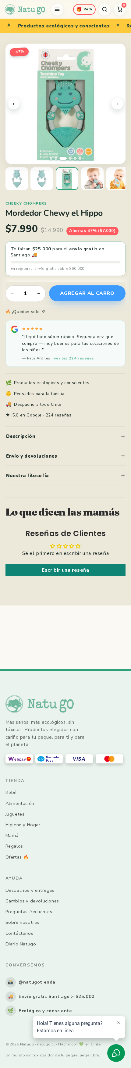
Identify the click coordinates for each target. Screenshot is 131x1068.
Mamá (12, 835)
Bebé (11, 792)
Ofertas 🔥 (17, 857)
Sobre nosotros (22, 922)
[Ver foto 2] (41, 178)
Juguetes (15, 814)
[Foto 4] (70, 158)
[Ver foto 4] (92, 178)
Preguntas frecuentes (28, 912)
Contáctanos (19, 933)
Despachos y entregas (30, 890)
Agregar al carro (87, 293)
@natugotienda (31, 982)
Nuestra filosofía (27, 476)
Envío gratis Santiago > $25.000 (51, 996)
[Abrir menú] (57, 9)
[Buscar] (104, 9)
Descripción (20, 436)
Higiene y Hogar (23, 825)
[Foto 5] (75, 158)
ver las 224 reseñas (74, 358)
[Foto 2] (56, 158)
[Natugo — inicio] (25, 9)
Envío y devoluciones (31, 456)
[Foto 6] (80, 158)
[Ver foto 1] (16, 178)
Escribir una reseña (65, 570)
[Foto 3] (63, 158)
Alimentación (19, 803)
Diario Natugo (20, 944)
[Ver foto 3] (67, 178)
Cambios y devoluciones (32, 901)
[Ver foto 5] (117, 178)
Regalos (14, 846)
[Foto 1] (51, 158)
